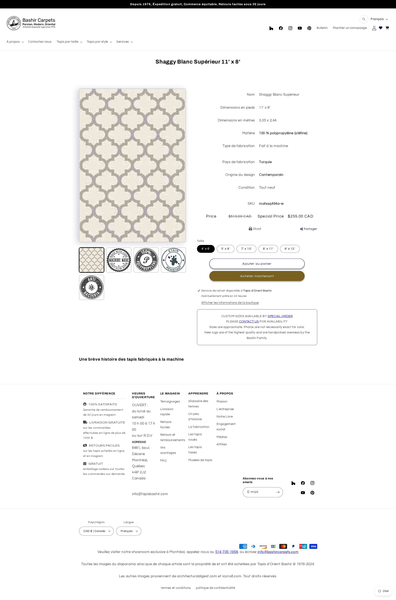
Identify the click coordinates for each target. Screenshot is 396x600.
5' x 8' (225, 248)
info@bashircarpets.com (278, 552)
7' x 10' (246, 248)
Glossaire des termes (198, 404)
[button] (364, 19)
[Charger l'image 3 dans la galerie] (146, 260)
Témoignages (170, 401)
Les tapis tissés (195, 450)
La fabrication (198, 426)
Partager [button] (310, 229)
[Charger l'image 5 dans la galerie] (91, 287)
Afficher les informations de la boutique (230, 302)
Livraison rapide (166, 412)
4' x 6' (206, 248)
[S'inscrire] (278, 492)
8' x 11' (268, 248)
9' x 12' (290, 248)
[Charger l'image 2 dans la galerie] (118, 260)
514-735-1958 (226, 552)
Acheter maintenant (257, 276)
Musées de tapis (200, 460)
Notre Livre (225, 416)
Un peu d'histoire (195, 417)
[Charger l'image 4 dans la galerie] (173, 260)
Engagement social (226, 427)
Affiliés (222, 444)
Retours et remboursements (172, 437)
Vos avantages (168, 450)
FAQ (163, 460)
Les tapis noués (195, 437)
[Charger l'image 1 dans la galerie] (91, 260)
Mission (222, 401)
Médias (222, 437)
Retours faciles (166, 424)
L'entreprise (225, 409)
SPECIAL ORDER (280, 316)
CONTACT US (249, 321)
